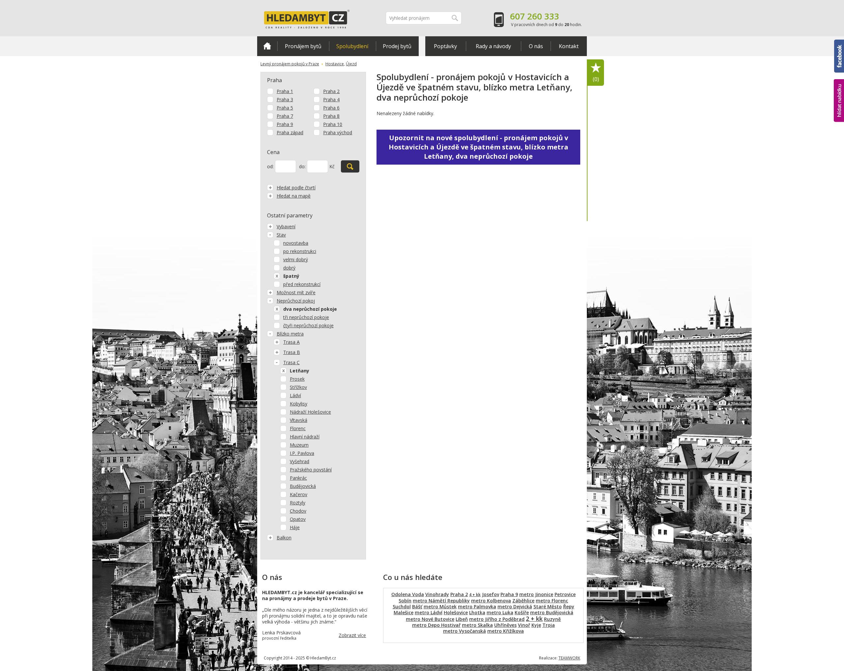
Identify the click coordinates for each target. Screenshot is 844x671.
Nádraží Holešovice (310, 412)
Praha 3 (285, 99)
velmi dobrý (295, 259)
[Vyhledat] (350, 166)
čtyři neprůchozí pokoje (308, 325)
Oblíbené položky (596, 79)
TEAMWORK (569, 658)
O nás (536, 46)
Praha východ (337, 132)
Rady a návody (493, 46)
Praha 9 (285, 124)
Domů (267, 46)
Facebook (839, 43)
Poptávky (445, 46)
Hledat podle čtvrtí (296, 187)
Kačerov (298, 494)
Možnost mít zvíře (296, 292)
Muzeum (299, 445)
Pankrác (298, 478)
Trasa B (291, 352)
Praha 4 (331, 99)
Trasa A (291, 342)
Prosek (297, 379)
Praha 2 (331, 91)
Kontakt (569, 46)
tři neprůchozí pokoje (306, 317)
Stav (281, 235)
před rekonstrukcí (301, 284)
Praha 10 (332, 124)
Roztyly (297, 502)
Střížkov (298, 387)
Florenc (298, 428)
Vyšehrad (299, 461)
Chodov (298, 511)
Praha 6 (331, 108)
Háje (295, 527)
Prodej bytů (397, 46)
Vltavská (298, 420)
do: (302, 166)
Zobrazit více (352, 635)
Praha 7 (285, 116)
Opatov (298, 519)
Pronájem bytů (303, 46)
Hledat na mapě (294, 196)
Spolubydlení (352, 46)
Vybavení (286, 226)
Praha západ (290, 132)
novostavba (295, 243)
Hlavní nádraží (304, 436)
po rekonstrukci (299, 251)
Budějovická (303, 486)
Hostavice (334, 64)
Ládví (295, 395)
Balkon (284, 537)
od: (270, 166)
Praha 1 (285, 91)
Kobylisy (298, 403)
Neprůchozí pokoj (296, 301)
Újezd (351, 64)
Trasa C (291, 362)
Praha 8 (331, 116)
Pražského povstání (311, 469)
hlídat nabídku (839, 88)
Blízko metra (290, 334)
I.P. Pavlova (302, 453)
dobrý (289, 268)
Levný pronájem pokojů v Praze (289, 64)
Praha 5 (285, 108)
